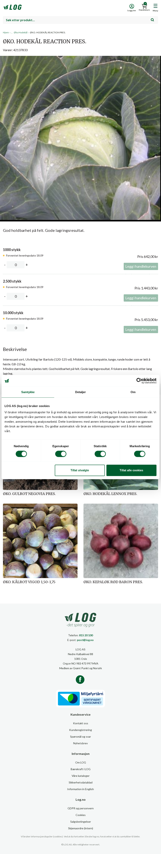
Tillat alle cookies (131, 470)
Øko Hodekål (20, 32)
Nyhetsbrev (80, 743)
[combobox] (80, 20)
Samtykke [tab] (28, 392)
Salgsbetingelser (80, 821)
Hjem (6, 32)
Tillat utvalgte (79, 470)
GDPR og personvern (81, 808)
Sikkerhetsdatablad (80, 782)
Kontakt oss (80, 723)
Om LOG (80, 762)
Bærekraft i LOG (81, 769)
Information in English (80, 789)
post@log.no (85, 640)
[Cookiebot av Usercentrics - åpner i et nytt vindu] (139, 381)
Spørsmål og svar (80, 736)
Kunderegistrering (80, 730)
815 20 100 (86, 635)
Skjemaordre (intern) (80, 828)
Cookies (81, 815)
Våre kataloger (81, 775)
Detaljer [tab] (80, 392)
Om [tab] (133, 392)
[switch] (60, 454)
